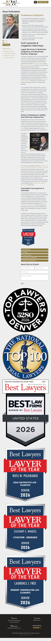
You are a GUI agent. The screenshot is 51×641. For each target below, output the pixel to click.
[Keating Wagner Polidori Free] (11, 5)
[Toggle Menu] (36, 2)
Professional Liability (9, 55)
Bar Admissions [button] (26, 249)
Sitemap (29, 634)
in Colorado (44, 167)
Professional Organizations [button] (29, 260)
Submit (22, 283)
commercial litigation (28, 65)
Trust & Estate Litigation (10, 53)
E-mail (5, 40)
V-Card (6, 42)
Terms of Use (23, 634)
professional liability (38, 63)
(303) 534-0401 (43, 2)
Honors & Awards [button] (27, 255)
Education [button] (25, 252)
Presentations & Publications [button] (30, 257)
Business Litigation (9, 51)
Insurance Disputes (9, 57)
